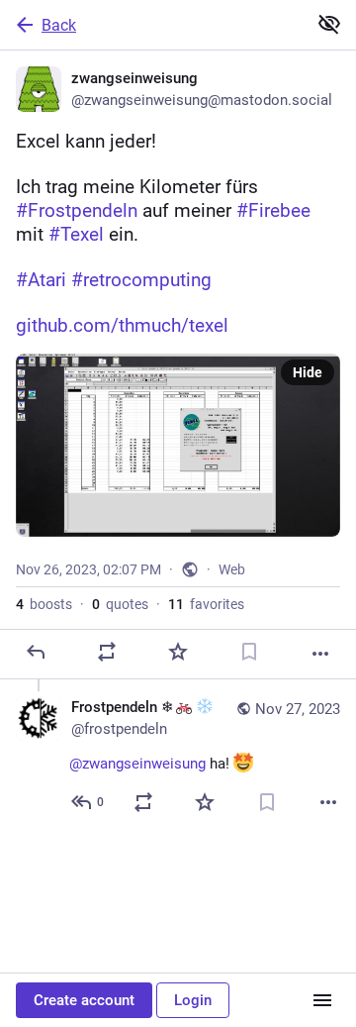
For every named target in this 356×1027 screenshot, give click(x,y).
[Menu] (322, 1000)
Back (59, 25)
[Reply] (35, 652)
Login (193, 1000)
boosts (44, 604)
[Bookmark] (249, 652)
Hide (307, 372)
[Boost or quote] (107, 652)
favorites (206, 604)
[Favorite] (178, 652)
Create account (84, 1000)
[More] (320, 654)
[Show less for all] (329, 24)
